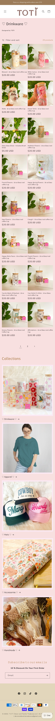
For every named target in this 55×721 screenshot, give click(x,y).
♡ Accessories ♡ (10, 592)
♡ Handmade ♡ (9, 650)
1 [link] (20, 346)
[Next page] (34, 346)
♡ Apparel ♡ (8, 476)
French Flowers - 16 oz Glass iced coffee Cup (13, 183)
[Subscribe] (47, 675)
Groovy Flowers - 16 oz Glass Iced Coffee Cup (13, 331)
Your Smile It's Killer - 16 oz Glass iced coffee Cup (39, 294)
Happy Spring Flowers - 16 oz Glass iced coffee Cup (40, 183)
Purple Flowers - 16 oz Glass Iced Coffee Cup (39, 257)
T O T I (11, 714)
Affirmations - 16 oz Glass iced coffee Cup (40, 331)
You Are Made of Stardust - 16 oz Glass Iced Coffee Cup (13, 294)
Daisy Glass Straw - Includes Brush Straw (14, 147)
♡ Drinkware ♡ (9, 419)
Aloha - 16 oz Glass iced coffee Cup (13, 109)
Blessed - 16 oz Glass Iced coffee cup (14, 72)
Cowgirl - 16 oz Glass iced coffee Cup (40, 219)
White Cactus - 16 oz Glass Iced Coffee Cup (38, 73)
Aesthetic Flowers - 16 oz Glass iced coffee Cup (40, 147)
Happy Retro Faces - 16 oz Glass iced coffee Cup (14, 257)
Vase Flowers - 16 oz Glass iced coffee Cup (12, 220)
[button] (5, 11)
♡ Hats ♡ (6, 534)
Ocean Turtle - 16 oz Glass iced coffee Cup (38, 110)
